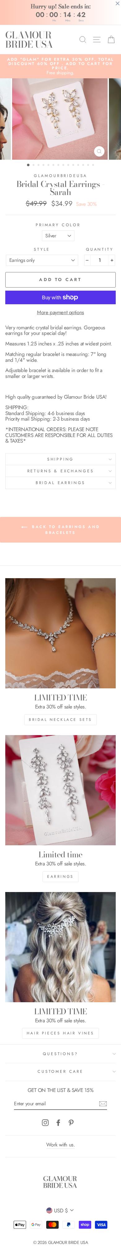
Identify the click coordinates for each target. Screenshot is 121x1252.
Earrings (60, 876)
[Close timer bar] (117, 3)
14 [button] (93, 165)
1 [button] (28, 165)
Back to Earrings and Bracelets (65, 529)
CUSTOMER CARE (60, 1071)
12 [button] (83, 165)
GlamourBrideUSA (60, 176)
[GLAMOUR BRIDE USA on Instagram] (45, 1122)
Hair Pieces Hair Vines (60, 1033)
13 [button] (88, 165)
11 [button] (78, 165)
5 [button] (49, 165)
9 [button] (68, 165)
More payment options (60, 312)
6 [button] (54, 165)
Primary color (58, 225)
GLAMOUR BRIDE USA (29, 39)
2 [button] (34, 165)
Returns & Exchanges (60, 471)
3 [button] (39, 165)
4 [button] (44, 165)
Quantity (100, 249)
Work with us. (60, 1144)
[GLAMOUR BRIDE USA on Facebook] (58, 1122)
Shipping (60, 459)
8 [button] (63, 165)
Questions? (60, 1054)
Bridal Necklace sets (60, 719)
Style (42, 249)
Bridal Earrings (60, 483)
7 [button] (58, 165)
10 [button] (73, 165)
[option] (60, 66)
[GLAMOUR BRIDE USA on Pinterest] (71, 1122)
